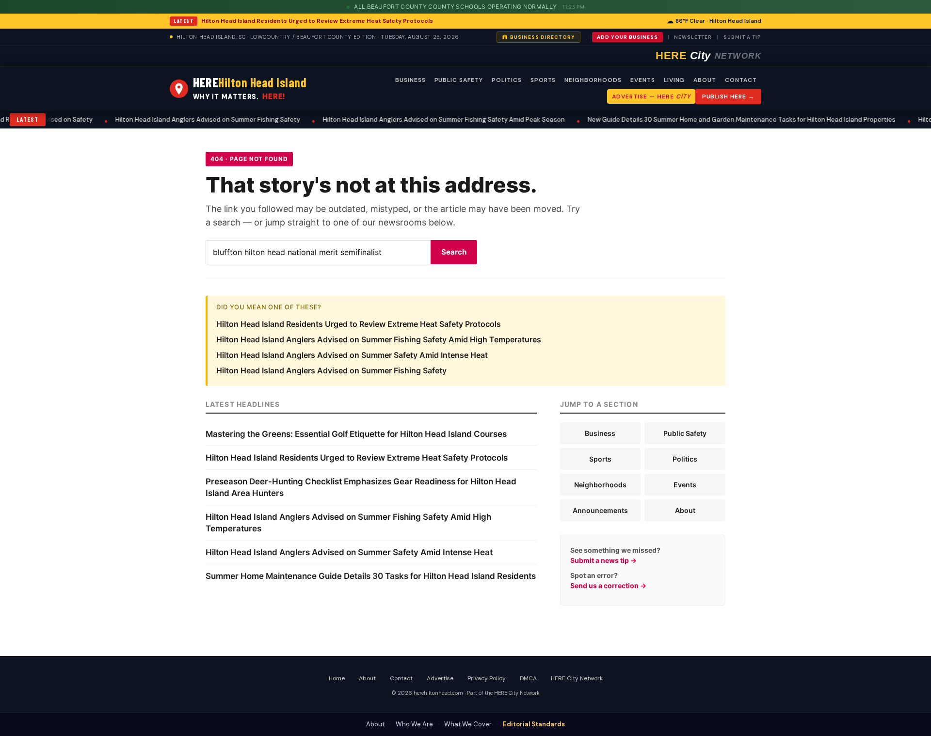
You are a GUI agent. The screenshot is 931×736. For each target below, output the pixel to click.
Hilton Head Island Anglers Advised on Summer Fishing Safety (191, 119)
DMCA (528, 678)
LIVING (674, 80)
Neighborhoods (600, 484)
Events (685, 484)
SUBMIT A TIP (742, 37)
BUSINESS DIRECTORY (542, 37)
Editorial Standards (534, 724)
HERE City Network (577, 678)
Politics (685, 459)
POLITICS (507, 80)
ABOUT (704, 80)
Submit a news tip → (603, 560)
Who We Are (414, 724)
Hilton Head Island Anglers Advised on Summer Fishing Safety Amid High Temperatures (378, 339)
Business (600, 433)
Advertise (440, 678)
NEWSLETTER (693, 37)
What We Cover (468, 724)
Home (337, 678)
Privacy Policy (486, 678)
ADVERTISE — (651, 96)
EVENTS (642, 80)
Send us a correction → (608, 585)
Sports (600, 459)
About (685, 510)
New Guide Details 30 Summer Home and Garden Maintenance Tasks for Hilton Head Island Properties (725, 119)
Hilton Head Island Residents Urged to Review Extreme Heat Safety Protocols (317, 21)
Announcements (600, 510)
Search (453, 251)
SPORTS (543, 80)
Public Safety (684, 433)
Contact (401, 678)
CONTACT (741, 80)
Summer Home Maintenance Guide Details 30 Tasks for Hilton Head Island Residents (371, 576)
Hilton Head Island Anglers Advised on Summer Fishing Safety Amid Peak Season (427, 119)
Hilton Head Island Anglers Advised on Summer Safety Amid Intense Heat (352, 355)
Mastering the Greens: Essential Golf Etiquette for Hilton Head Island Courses (356, 434)
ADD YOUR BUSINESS (627, 37)
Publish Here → (728, 96)
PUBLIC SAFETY (458, 80)
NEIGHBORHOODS (592, 80)
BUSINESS (410, 80)
